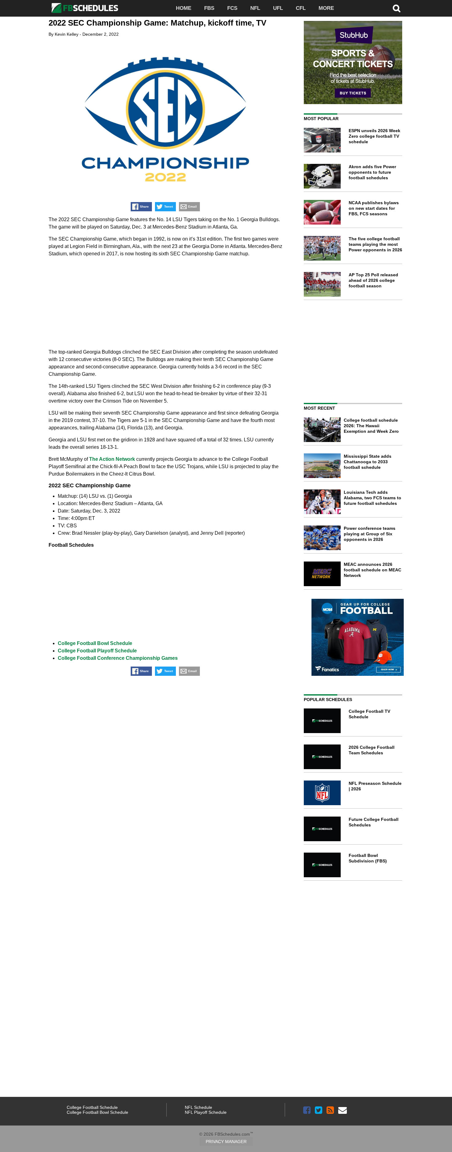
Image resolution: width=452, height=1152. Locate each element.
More (326, 8)
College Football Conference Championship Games (118, 658)
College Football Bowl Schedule (95, 643)
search (397, 8)
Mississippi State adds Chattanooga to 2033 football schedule (367, 462)
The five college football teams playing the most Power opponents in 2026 (375, 244)
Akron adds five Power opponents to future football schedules (372, 172)
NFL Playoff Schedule (206, 1112)
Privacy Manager (226, 1141)
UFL (278, 8)
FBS (209, 8)
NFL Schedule (198, 1107)
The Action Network (112, 459)
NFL (255, 8)
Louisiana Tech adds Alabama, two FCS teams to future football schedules (372, 498)
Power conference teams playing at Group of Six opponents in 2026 (369, 534)
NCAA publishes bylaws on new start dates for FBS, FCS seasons (374, 208)
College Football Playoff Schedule (97, 650)
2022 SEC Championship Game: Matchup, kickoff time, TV (157, 22)
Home (183, 8)
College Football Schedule (92, 1107)
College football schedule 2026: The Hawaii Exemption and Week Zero (371, 426)
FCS (232, 8)
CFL (301, 8)
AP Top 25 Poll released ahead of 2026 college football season (373, 280)
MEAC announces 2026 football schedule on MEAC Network (372, 570)
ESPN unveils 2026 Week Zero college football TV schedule (374, 136)
